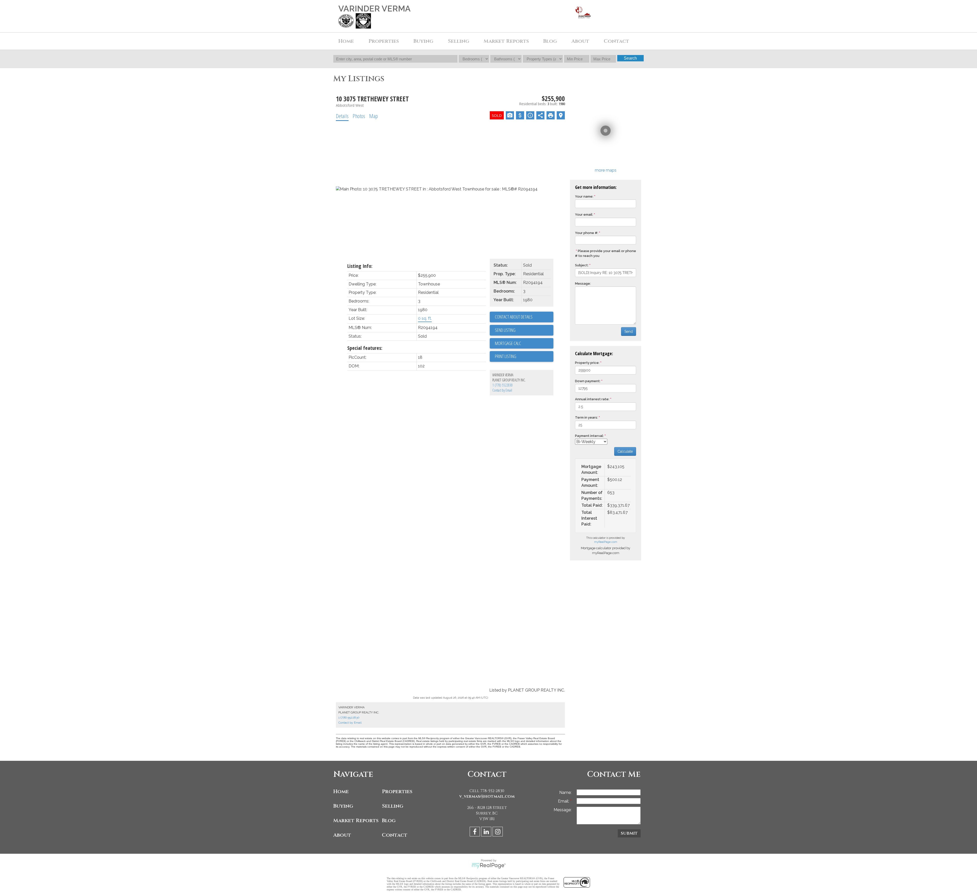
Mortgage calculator (524, 343)
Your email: (584, 214)
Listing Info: (359, 266)
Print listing (505, 356)
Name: (565, 792)
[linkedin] (487, 832)
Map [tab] (373, 116)
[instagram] (498, 832)
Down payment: (587, 381)
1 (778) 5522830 (502, 385)
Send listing (505, 330)
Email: (564, 801)
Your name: (584, 196)
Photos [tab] (359, 116)
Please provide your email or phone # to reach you (605, 253)
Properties (397, 791)
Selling (392, 806)
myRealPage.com (605, 542)
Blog (550, 41)
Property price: (587, 363)
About (342, 835)
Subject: (581, 265)
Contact (616, 41)
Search (630, 58)
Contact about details (514, 317)
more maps (605, 170)
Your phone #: (586, 233)
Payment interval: (589, 436)
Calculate (625, 451)
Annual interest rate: (592, 399)
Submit (629, 833)
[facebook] (475, 832)
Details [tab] (342, 116)
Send (628, 331)
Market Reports (506, 41)
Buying (343, 806)
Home (346, 41)
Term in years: (586, 417)
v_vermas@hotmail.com (487, 796)
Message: (583, 283)
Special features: (364, 347)
